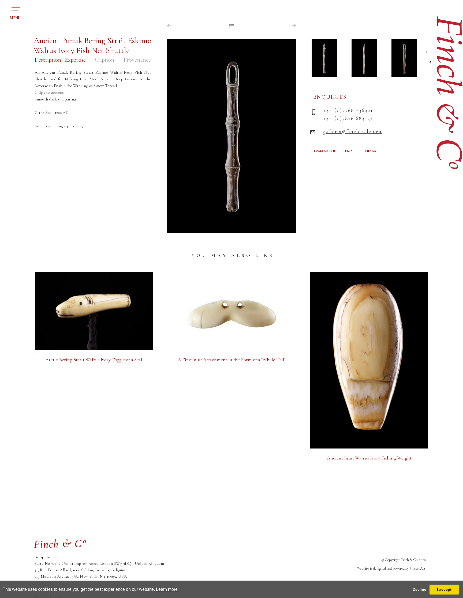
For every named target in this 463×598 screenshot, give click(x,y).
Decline (419, 589)
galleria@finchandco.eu (352, 131)
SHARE (370, 150)
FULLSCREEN (324, 150)
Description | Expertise (60, 59)
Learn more (167, 589)
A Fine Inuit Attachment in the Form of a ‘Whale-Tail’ (231, 359)
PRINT (350, 150)
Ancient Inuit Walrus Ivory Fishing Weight (369, 458)
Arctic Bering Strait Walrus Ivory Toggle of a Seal (93, 359)
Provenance (137, 59)
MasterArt (417, 568)
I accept (444, 589)
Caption (104, 59)
